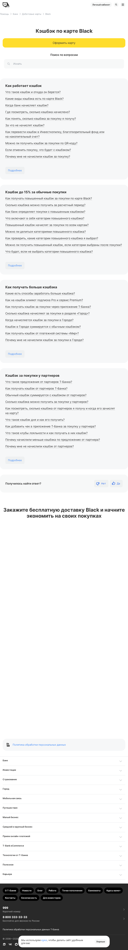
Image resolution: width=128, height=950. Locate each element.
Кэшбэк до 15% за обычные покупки (35, 192)
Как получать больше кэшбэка (31, 287)
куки (44, 940)
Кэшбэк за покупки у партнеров (32, 376)
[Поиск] (116, 4)
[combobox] (64, 63)
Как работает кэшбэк (23, 86)
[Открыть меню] (122, 4)
